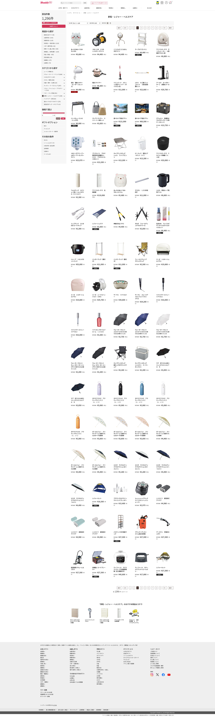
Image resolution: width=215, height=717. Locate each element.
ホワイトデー (100, 655)
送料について (153, 657)
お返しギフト (74, 649)
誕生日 (42, 657)
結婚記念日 (43, 655)
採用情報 (98, 709)
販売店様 (105, 709)
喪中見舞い (100, 684)
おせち (98, 680)
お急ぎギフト (127, 653)
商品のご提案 (90, 709)
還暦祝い (42, 667)
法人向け (149, 8)
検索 (85, 3)
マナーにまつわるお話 (46, 692)
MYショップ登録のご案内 (157, 667)
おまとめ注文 (127, 661)
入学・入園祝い (44, 682)
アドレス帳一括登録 (128, 663)
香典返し (123, 8)
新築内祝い (73, 657)
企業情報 (81, 709)
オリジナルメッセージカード (131, 657)
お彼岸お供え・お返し (102, 669)
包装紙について (154, 661)
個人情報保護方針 (50, 709)
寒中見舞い (100, 678)
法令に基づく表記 (62, 709)
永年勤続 (42, 680)
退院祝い (42, 676)
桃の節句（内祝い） (75, 667)
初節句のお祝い (44, 659)
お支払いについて (155, 655)
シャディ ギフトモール (73, 12)
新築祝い (42, 661)
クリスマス (100, 673)
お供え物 (72, 680)
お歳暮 (98, 671)
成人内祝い (73, 665)
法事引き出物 (73, 661)
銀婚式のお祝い (44, 671)
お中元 (98, 661)
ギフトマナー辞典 (45, 696)
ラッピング (126, 659)
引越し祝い (43, 663)
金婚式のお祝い (44, 669)
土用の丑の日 (100, 682)
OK (63, 118)
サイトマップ (73, 709)
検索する (62, 3)
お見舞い (72, 678)
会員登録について (155, 653)
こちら (55, 705)
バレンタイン (100, 653)
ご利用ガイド (153, 651)
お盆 (98, 663)
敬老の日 (99, 667)
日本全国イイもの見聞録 (76, 682)
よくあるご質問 (154, 663)
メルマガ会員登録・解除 (156, 665)
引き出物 (72, 676)
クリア (58, 118)
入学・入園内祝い (74, 663)
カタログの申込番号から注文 (100, 2)
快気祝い (111, 8)
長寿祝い (42, 665)
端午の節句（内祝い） (76, 669)
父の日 (98, 659)
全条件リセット (54, 26)
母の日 (98, 657)
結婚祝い (42, 653)
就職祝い (42, 684)
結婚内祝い (99, 8)
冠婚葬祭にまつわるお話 (46, 694)
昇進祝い (42, 678)
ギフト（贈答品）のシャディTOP (128, 645)
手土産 (98, 651)
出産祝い (135, 8)
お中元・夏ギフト (63, 8)
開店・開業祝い (44, 673)
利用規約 (41, 709)
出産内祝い (87, 8)
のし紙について (154, 659)
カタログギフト (75, 8)
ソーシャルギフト (128, 655)
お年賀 (98, 676)
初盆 (98, 665)
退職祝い (42, 686)
